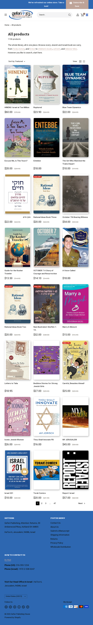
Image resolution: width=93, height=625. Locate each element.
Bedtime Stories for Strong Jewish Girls (45, 385)
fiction (32, 49)
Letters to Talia (11, 383)
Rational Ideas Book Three (44, 217)
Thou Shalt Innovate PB (43, 439)
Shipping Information (59, 534)
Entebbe (37, 160)
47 (55, 503)
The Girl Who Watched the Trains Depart (73, 162)
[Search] (69, 14)
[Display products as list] (84, 61)
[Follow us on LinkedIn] (27, 607)
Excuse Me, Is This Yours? (16, 160)
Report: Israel (68, 493)
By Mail (8, 560)
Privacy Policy (56, 543)
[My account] (78, 15)
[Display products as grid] (80, 61)
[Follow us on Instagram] (14, 607)
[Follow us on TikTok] (23, 607)
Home (7, 25)
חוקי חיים (27, 217)
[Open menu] (6, 15)
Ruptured (37, 107)
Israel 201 (9, 493)
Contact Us (55, 523)
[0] (82, 15)
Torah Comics (39, 493)
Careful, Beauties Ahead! (73, 383)
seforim (56, 49)
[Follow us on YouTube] (19, 607)
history (22, 49)
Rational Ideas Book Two (15, 327)
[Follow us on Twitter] (10, 607)
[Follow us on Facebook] (6, 607)
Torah (15, 49)
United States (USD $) (14, 596)
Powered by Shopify (13, 617)
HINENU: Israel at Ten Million (17, 107)
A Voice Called (68, 270)
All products (16, 25)
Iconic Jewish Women (14, 439)
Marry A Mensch (69, 327)
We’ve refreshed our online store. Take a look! (46, 4)
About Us (54, 527)
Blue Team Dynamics (71, 107)
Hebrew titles (71, 49)
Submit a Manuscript (59, 530)
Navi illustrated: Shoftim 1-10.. (45, 328)
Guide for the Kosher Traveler (14, 272)
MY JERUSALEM (69, 439)
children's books (45, 49)
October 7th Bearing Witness (75, 217)
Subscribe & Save (78, 4)
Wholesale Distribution (60, 546)
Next (80, 503)
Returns (54, 539)
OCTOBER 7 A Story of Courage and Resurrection (45, 272)
